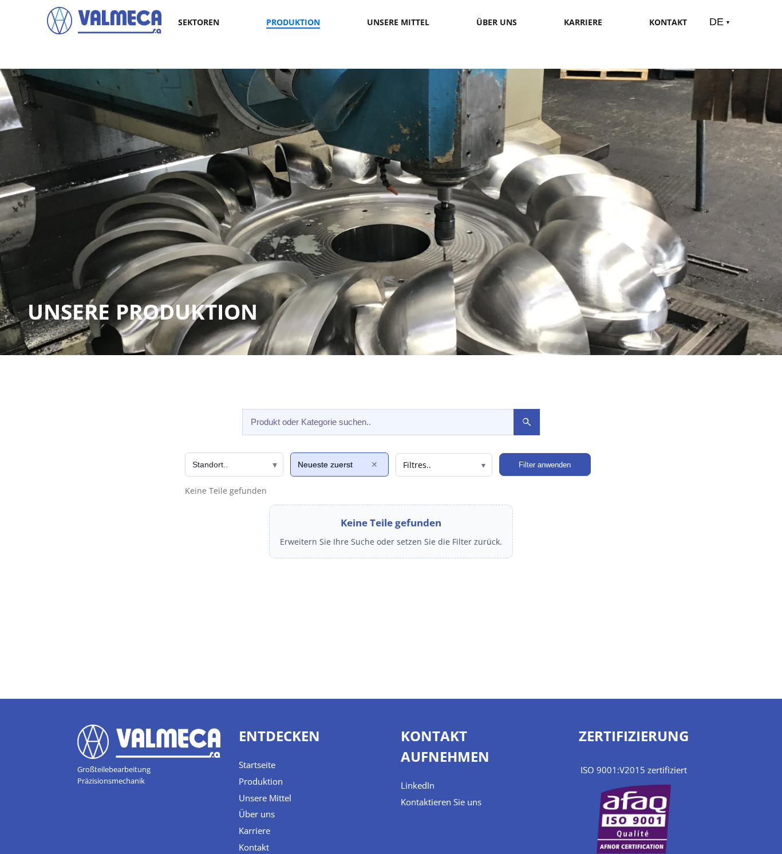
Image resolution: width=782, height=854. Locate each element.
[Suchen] (527, 422)
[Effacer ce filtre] (374, 464)
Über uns (496, 22)
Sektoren (198, 22)
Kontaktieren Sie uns (441, 802)
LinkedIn (418, 785)
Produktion (293, 22)
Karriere (583, 22)
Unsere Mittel (398, 22)
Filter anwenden (545, 465)
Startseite (257, 764)
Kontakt (668, 22)
